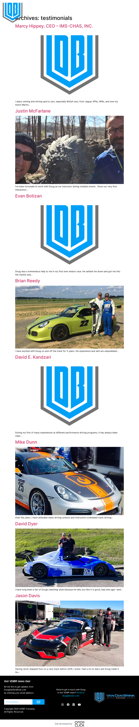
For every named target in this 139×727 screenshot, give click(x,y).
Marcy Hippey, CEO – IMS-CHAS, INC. (54, 26)
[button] (132, 6)
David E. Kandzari (33, 357)
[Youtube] (79, 704)
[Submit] (38, 702)
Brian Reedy (27, 280)
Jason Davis (27, 595)
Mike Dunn (26, 442)
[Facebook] (68, 704)
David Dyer (26, 523)
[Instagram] (62, 704)
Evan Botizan (28, 196)
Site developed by (63, 724)
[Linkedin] (73, 704)
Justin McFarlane (33, 111)
